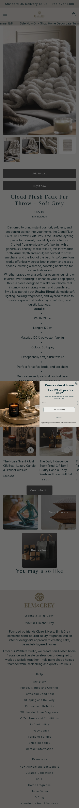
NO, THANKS (59, 417)
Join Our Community (59, 409)
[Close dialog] (76, 383)
